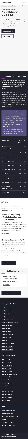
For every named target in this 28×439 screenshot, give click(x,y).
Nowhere (13, 436)
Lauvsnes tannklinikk (10, 279)
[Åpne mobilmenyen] (23, 2)
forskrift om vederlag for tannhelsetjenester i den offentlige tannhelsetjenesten (13, 104)
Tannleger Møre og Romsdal (9, 323)
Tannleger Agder (6, 308)
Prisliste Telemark (6, 386)
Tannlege (6, 2)
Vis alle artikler (8, 263)
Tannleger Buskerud (7, 314)
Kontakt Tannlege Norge (8, 425)
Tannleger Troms (6, 340)
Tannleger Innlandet (7, 320)
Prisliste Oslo (5, 380)
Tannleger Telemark (7, 337)
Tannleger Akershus (7, 311)
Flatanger (14, 5)
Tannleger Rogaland (7, 334)
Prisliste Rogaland (6, 383)
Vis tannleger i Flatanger (10, 293)
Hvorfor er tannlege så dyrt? (12, 240)
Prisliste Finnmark (6, 368)
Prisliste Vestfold (6, 395)
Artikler (3, 419)
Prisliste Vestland (6, 398)
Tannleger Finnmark (7, 317)
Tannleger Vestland (7, 349)
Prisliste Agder (5, 359)
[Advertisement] (14, 56)
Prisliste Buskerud (6, 365)
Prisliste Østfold (6, 401)
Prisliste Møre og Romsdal (9, 374)
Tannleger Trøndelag (7, 343)
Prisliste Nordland (6, 377)
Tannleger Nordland (7, 326)
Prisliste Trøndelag (7, 392)
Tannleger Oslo (5, 329)
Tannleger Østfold (6, 332)
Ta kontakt (19, 84)
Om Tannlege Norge (7, 422)
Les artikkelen (5, 233)
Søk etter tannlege (7, 414)
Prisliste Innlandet (6, 371)
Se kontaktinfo (6, 284)
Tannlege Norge (4, 5)
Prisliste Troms (6, 389)
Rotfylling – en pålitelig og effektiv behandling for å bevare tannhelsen (11, 217)
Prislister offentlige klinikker (10, 417)
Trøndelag (10, 5)
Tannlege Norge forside (8, 411)
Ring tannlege (7, 31)
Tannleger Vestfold (7, 346)
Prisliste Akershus (6, 362)
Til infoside (6, 36)
